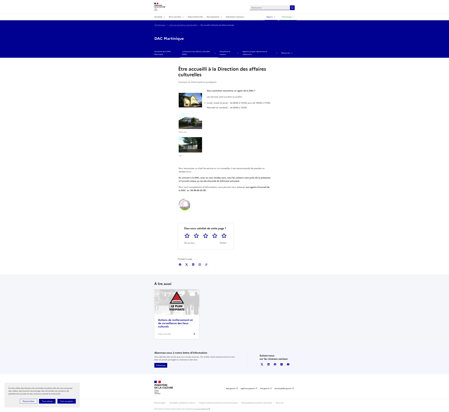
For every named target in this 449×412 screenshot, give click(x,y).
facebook (275, 364)
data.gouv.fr (231, 388)
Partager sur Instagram (199, 264)
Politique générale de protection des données (256, 403)
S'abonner (160, 365)
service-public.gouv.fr (283, 388)
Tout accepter (66, 401)
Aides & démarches (195, 17)
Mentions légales (159, 403)
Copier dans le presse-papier (206, 264)
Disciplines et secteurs (225, 53)
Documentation (213, 17)
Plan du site (279, 403)
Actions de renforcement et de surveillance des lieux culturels (175, 323)
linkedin (268, 364)
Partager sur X (186, 264)
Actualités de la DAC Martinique (162, 53)
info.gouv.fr (264, 388)
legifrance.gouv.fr (248, 388)
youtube (288, 364)
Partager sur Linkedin (193, 264)
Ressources (285, 53)
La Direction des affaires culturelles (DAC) (183, 25)
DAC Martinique (160, 25)
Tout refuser (47, 401)
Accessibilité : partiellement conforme (182, 403)
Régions (269, 17)
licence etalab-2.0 (202, 409)
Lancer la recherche (292, 7)
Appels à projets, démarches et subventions (255, 53)
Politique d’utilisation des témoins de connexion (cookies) (218, 403)
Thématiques (287, 17)
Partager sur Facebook (180, 264)
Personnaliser (28, 401)
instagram (281, 364)
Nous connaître (175, 17)
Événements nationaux (235, 17)
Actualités (158, 17)
